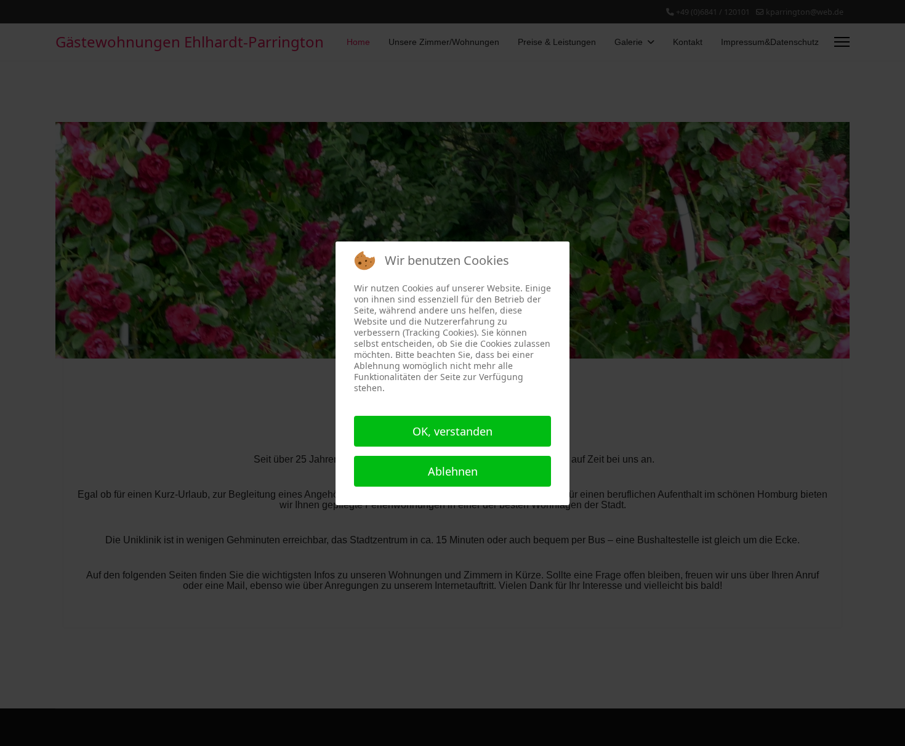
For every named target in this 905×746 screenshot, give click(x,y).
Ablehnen (453, 471)
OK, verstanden (452, 431)
